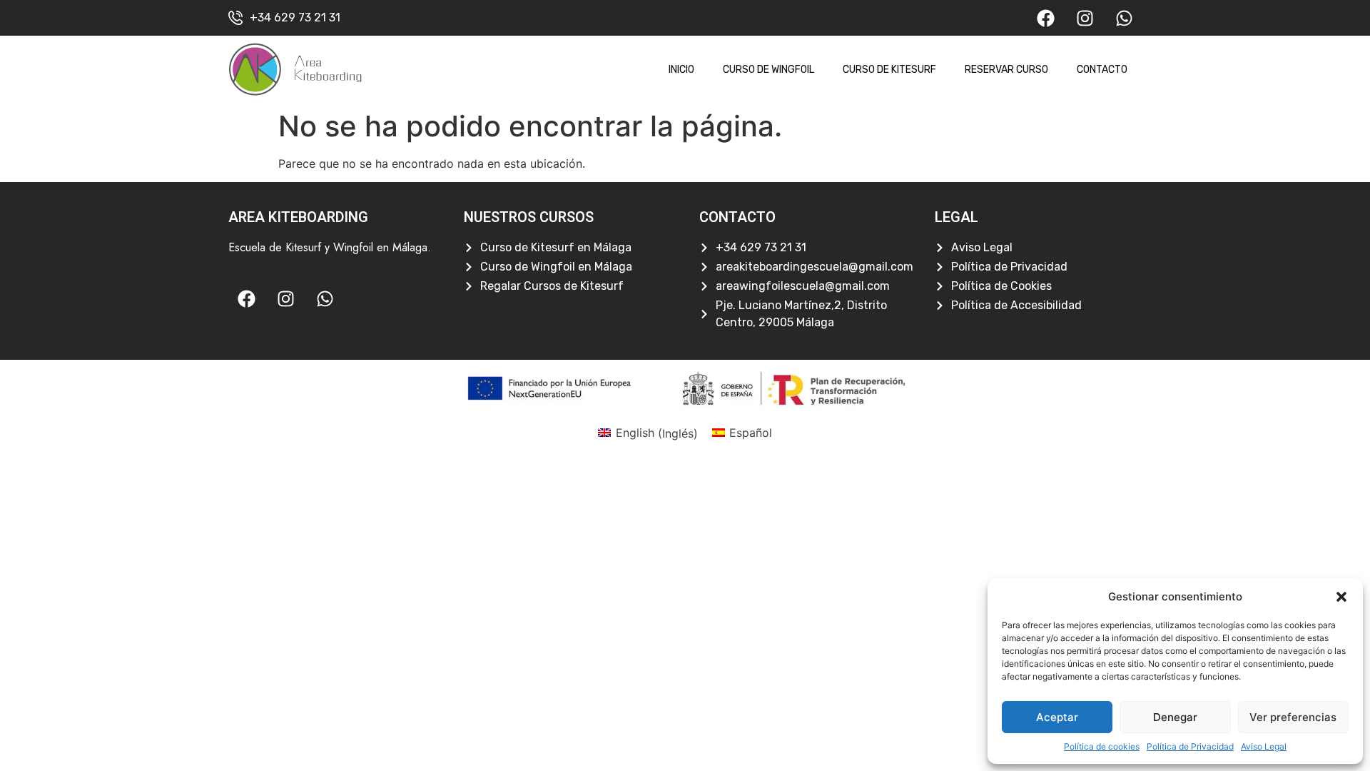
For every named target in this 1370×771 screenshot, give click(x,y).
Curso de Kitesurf (889, 70)
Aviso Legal (1264, 746)
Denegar (1175, 717)
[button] (1341, 597)
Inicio (681, 70)
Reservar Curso (1006, 70)
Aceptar (1057, 717)
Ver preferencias (1292, 717)
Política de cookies (1102, 746)
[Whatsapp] (1124, 18)
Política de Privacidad (1190, 746)
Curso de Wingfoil (768, 70)
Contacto (1102, 70)
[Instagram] (1084, 18)
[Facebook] (1045, 18)
